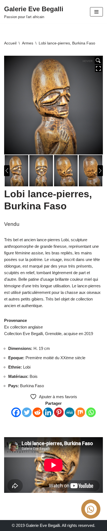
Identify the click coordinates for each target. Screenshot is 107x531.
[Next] (100, 170)
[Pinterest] (59, 412)
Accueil (10, 43)
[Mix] (80, 412)
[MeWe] (69, 412)
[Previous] (7, 170)
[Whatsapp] (91, 412)
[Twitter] (27, 412)
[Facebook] (16, 412)
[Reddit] (37, 412)
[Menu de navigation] (96, 11)
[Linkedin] (48, 412)
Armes (27, 43)
